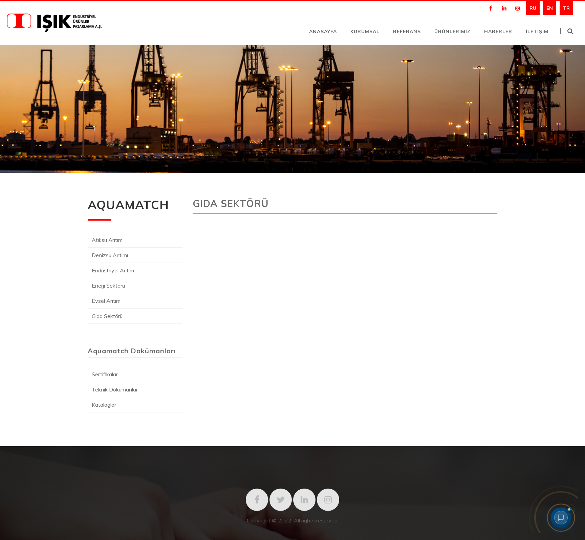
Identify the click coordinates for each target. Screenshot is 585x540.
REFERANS (407, 31)
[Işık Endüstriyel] (54, 30)
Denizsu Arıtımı (110, 255)
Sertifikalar (105, 374)
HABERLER (498, 31)
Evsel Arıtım (106, 300)
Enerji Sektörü (108, 285)
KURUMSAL (365, 31)
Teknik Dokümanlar (115, 389)
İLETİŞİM (537, 31)
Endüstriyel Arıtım (113, 270)
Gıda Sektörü (107, 316)
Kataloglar (104, 404)
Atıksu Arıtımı (108, 240)
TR (566, 8)
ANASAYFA (323, 31)
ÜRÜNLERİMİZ (452, 31)
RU (532, 8)
